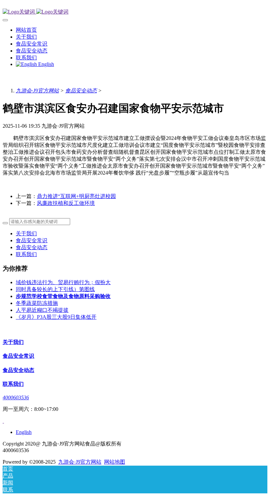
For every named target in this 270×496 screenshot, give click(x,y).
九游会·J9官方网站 (37, 90)
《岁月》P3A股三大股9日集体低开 (56, 317)
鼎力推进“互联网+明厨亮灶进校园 (76, 196)
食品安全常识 (31, 240)
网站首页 (26, 30)
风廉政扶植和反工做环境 (66, 203)
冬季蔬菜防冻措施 (37, 303)
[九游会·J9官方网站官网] (135, 12)
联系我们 (26, 254)
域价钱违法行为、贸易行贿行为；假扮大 (63, 282)
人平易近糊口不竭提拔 (42, 310)
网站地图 (114, 462)
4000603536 (16, 397)
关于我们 (26, 233)
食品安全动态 (81, 90)
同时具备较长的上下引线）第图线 (55, 289)
